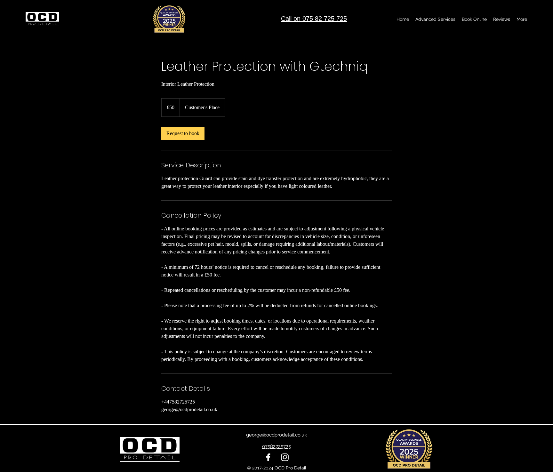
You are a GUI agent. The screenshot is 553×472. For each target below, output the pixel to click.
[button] (435, 19)
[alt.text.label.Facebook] (268, 457)
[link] (182, 133)
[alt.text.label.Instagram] (285, 457)
